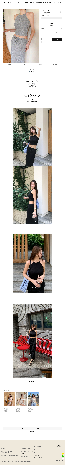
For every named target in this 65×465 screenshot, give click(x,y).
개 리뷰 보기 (47, 15)
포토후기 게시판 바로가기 (37, 457)
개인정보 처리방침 (36, 448)
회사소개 (35, 446)
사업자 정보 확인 (36, 452)
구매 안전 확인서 (36, 450)
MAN (50, 2)
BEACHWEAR (32, 2)
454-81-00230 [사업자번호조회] (10, 449)
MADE (15, 2)
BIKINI (26, 2)
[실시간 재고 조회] (51, 42)
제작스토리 (39, 446)
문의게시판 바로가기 (36, 455)
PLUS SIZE (45, 2)
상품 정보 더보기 (31, 381)
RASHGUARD (39, 2)
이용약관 (35, 449)
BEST (19, 2)
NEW (22, 2)
